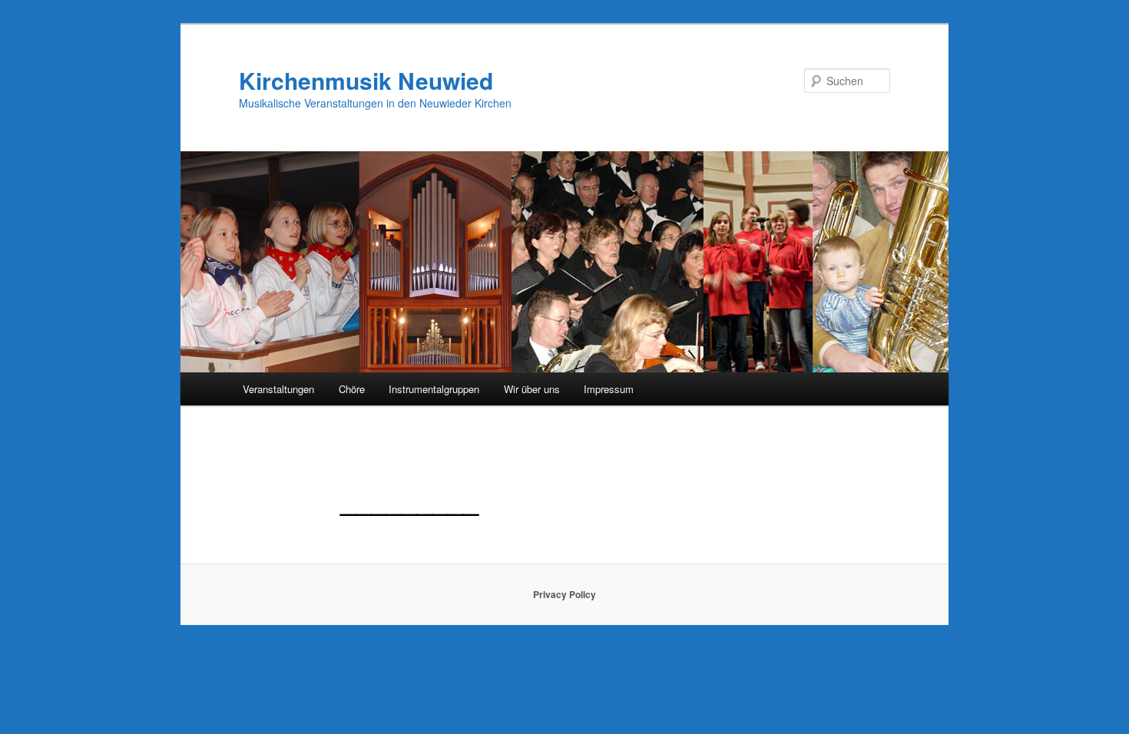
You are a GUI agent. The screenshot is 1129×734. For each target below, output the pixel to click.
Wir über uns (532, 389)
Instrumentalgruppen (434, 389)
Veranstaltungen (278, 389)
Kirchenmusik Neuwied (366, 80)
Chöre (352, 389)
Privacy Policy (564, 594)
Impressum (609, 389)
